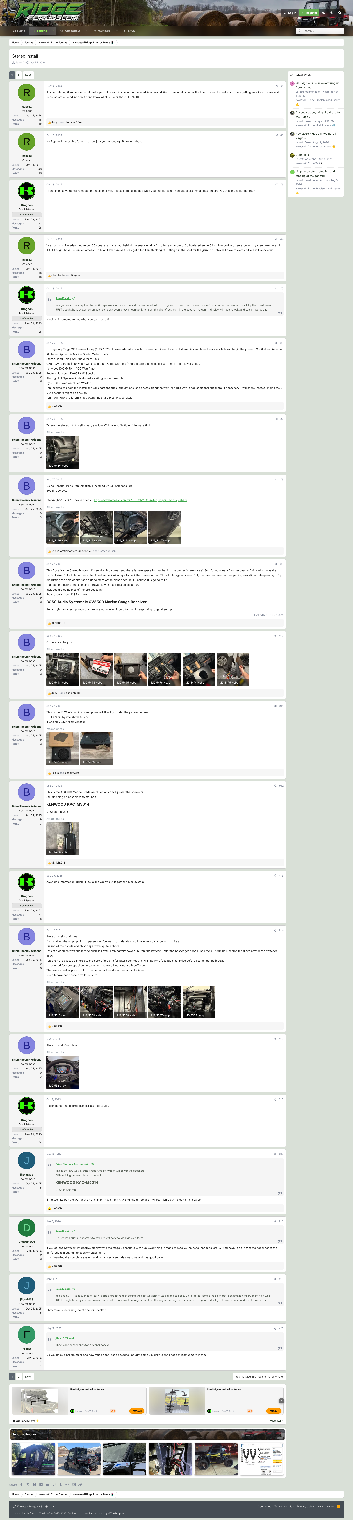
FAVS (131, 31)
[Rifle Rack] (262, 1459)
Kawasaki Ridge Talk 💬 (310, 163)
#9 (282, 563)
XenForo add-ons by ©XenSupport (104, 1513)
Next (28, 74)
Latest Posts (303, 75)
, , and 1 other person (83, 550)
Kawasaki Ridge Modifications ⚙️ (315, 125)
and (66, 122)
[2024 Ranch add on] (125, 1459)
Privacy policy (305, 1506)
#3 (282, 184)
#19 (281, 1278)
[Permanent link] (148, 602)
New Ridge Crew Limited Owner (87, 1389)
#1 (282, 86)
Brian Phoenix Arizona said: (73, 1164)
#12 (281, 785)
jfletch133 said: (65, 1338)
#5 (282, 288)
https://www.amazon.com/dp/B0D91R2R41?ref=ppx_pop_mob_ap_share (140, 500)
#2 (282, 135)
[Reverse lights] (170, 1459)
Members (104, 31)
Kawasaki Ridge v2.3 (29, 1506)
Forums (42, 31)
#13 (281, 875)
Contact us (264, 1506)
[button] (332, 13)
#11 (281, 705)
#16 (281, 1099)
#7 (282, 418)
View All (276, 1420)
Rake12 (19, 62)
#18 (281, 1221)
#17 (281, 1153)
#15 (281, 1038)
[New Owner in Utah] (79, 1459)
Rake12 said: (63, 298)
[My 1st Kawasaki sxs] (216, 1459)
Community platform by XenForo (47, 1513)
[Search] (340, 13)
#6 (282, 343)
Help (320, 1506)
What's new (72, 31)
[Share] (276, 86)
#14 (281, 930)
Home (21, 31)
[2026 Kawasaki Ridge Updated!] (33, 1459)
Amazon (137, 1411)
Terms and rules (284, 1506)
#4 (282, 239)
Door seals (303, 155)
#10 (281, 635)
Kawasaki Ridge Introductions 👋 (315, 146)
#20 (281, 1328)
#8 (282, 479)
